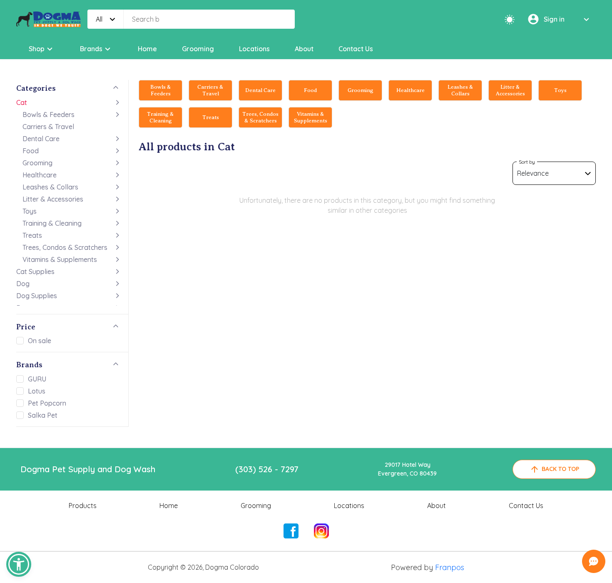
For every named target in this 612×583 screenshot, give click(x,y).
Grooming (198, 49)
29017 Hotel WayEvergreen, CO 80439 (407, 469)
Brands (91, 49)
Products (83, 505)
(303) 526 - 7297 (267, 469)
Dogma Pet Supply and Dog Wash (87, 469)
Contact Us (355, 49)
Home (147, 49)
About (304, 49)
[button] (18, 564)
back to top (560, 469)
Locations (254, 49)
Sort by (527, 162)
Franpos (449, 567)
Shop (37, 49)
